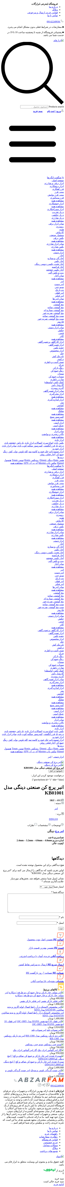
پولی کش (13, 451)
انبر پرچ (59, 831)
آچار (62, 255)
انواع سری (48, 443)
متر (62, 402)
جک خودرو (43, 451)
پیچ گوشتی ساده (56, 307)
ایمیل (60, 923)
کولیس (60, 405)
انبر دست (59, 284)
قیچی (61, 333)
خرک (61, 365)
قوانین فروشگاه (50, 1139)
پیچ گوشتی (58, 304)
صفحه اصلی (58, 180)
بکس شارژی (57, 246)
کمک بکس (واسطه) (54, 382)
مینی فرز (59, 192)
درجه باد (60, 445)
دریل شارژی (57, 218)
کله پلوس (23, 451)
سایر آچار (59, 275)
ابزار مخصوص (57, 350)
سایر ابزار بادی (9, 445)
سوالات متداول (50, 1145)
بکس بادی (59, 443)
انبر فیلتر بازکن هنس (30, 1001)
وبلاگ (55, 9)
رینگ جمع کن (57, 370)
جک (62, 353)
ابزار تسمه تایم (56, 451)
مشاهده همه (57, 200)
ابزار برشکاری (57, 186)
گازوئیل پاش (57, 385)
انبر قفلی (59, 293)
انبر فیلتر (59, 295)
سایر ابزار (59, 431)
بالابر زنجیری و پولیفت (53, 434)
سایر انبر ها (58, 298)
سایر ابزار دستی (56, 327)
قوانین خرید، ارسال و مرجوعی (42, 12)
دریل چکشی (58, 215)
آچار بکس (59, 261)
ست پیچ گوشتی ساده (53, 316)
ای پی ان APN (30, 463)
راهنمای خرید (51, 1134)
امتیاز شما (59, 886)
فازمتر (60, 321)
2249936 (53, 21)
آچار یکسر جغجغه (55, 270)
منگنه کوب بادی (25, 445)
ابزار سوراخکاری (55, 209)
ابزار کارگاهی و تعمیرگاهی (51, 342)
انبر (62, 281)
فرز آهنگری (58, 189)
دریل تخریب (58, 212)
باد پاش (20, 443)
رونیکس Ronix (31, 460)
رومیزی (60, 226)
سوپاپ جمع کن (56, 376)
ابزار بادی (59, 440)
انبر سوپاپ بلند (38, 1030)
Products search (56, 106)
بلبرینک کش (58, 356)
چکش (61, 330)
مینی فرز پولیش (56, 195)
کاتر (62, 336)
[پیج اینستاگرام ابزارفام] (39, 1085)
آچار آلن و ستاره (56, 258)
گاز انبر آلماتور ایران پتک (25, 1050)
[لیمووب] (49, 1170)
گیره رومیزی (57, 388)
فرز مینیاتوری (57, 197)
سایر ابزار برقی (56, 223)
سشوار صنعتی (56, 235)
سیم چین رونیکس (34, 1044)
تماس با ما (52, 15)
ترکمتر (60, 359)
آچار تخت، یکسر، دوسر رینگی (49, 264)
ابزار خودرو (58, 448)
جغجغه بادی (10, 443)
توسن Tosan (18, 460)
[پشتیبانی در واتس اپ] (48, 1085)
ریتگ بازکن (58, 368)
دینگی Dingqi (46, 460)
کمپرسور (38, 445)
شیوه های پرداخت (49, 1151)
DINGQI (53, 819)
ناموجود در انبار (56, 771)
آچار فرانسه (58, 267)
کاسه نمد (32, 451)
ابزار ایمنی (59, 422)
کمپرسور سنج (57, 417)
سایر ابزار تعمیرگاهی (53, 391)
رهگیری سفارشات (48, 1136)
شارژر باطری (57, 379)
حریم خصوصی (50, 1142)
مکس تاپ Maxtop (47, 463)
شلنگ (61, 411)
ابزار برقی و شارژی (54, 183)
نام (61, 917)
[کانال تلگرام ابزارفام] (43, 1085)
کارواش (60, 232)
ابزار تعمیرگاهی (56, 345)
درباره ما (53, 6)
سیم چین (59, 287)
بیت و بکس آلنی (56, 272)
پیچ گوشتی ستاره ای (54, 310)
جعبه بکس (58, 347)
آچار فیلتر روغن (47, 454)
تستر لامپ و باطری (54, 362)
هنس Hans (58, 460)
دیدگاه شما (57, 892)
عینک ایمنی (58, 425)
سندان (60, 373)
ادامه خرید (59, 1184)
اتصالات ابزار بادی (33, 443)
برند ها (60, 457)
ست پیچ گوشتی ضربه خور (51, 319)
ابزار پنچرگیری (56, 394)
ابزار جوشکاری (56, 203)
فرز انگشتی (49, 445)
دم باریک (59, 290)
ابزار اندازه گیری (55, 399)
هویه (61, 229)
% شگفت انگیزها (55, 177)
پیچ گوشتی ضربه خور (53, 313)
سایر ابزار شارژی (55, 244)
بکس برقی (58, 238)
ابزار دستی (58, 252)
